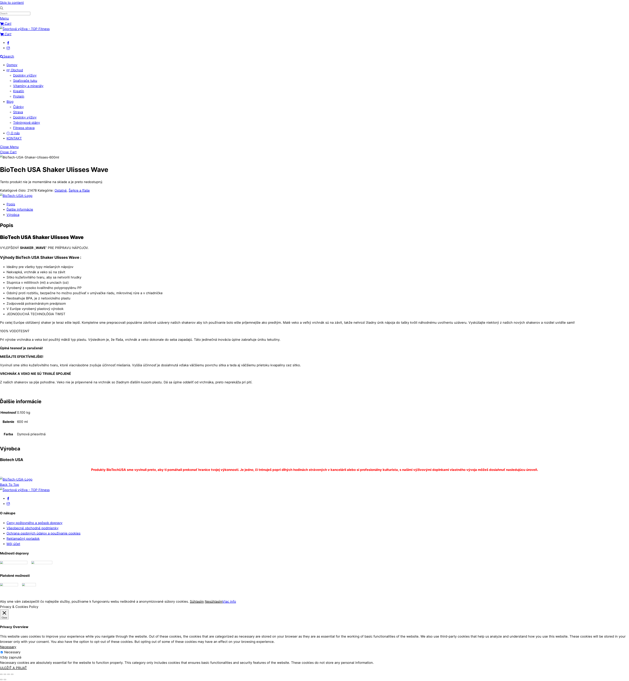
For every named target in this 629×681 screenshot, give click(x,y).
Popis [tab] (11, 204)
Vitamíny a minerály (28, 86)
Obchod (16, 70)
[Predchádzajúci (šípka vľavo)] (1, 679)
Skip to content (12, 3)
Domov (12, 65)
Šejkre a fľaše (79, 190)
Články (18, 107)
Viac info (229, 601)
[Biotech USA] (16, 196)
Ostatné (61, 190)
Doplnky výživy (25, 75)
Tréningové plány (26, 123)
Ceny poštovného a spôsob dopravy (34, 523)
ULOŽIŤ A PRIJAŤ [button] (13, 668)
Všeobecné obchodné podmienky (32, 528)
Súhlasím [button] (197, 601)
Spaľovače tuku (25, 81)
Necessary (12, 652)
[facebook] (8, 43)
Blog (10, 102)
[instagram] (8, 48)
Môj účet (13, 544)
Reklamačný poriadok (23, 539)
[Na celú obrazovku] (5, 674)
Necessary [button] (8, 647)
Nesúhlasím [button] (213, 601)
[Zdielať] (8, 674)
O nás (15, 133)
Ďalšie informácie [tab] (20, 209)
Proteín (18, 96)
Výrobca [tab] (13, 215)
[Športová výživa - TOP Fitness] (25, 29)
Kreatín (18, 91)
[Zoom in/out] (1, 674)
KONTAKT (14, 138)
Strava (18, 112)
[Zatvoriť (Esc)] (12, 674)
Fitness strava (24, 128)
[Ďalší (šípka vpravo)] (5, 679)
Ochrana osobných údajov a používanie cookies (43, 533)
